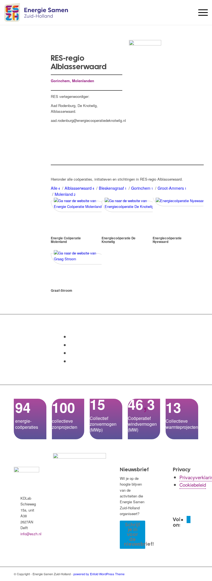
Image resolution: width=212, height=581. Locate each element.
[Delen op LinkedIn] (71, 352)
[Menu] (200, 12)
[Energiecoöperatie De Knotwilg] (130, 206)
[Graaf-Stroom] (79, 258)
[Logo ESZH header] (36, 12)
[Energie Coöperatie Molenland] (79, 206)
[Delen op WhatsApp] (71, 344)
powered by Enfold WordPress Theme (98, 574)
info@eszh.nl (30, 533)
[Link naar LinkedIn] (188, 519)
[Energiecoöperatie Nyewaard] (181, 200)
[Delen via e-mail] (71, 361)
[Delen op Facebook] (71, 336)
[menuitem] (200, 12)
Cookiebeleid (192, 484)
